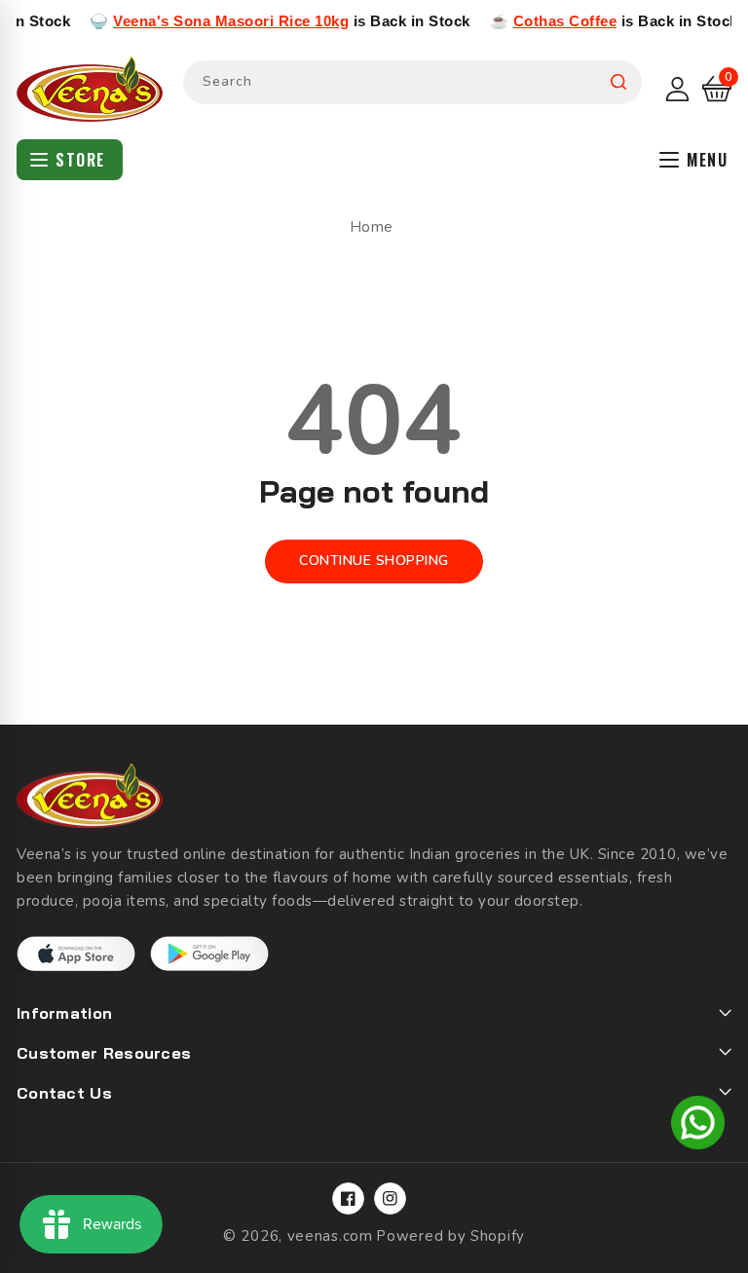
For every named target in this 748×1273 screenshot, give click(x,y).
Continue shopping (374, 560)
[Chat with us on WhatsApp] (698, 1126)
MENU (707, 159)
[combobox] (412, 82)
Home (371, 227)
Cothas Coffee (547, 21)
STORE (80, 159)
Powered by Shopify (450, 1236)
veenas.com (330, 1236)
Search (618, 82)
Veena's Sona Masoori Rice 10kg (212, 21)
